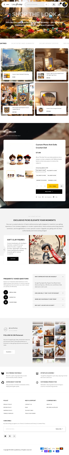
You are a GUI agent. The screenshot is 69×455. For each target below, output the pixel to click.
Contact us (28, 404)
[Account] (54, 4)
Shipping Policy (8, 410)
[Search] (46, 4)
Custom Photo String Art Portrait (54, 108)
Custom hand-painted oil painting (20, 74)
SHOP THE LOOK (34, 14)
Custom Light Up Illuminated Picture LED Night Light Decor (55, 74)
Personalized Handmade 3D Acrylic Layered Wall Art (20, 108)
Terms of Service (8, 413)
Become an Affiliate (52, 407)
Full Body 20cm (52, 175)
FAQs (26, 407)
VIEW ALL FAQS (12, 292)
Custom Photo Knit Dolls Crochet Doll (46, 146)
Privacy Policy (8, 404)
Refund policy (8, 407)
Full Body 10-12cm (52, 170)
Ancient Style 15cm (41, 180)
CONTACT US (12, 297)
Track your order (30, 413)
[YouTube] (14, 436)
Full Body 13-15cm (41, 175)
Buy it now (48, 191)
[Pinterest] (10, 436)
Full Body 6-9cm (40, 170)
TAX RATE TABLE (13, 302)
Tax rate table (29, 410)
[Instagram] (5, 436)
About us (49, 404)
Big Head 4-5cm (52, 180)
